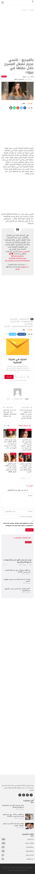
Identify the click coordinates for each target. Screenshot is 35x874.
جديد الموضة (30, 859)
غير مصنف (4, 76)
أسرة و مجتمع (30, 855)
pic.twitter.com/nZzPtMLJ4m (17, 260)
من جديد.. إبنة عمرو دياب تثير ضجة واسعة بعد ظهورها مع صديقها (9, 413)
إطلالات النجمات (12, 430)
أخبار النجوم (28, 430)
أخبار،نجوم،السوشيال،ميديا (27, 321)
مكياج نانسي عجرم (29, 324)
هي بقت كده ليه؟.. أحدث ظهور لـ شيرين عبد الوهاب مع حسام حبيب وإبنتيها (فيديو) (25, 414)
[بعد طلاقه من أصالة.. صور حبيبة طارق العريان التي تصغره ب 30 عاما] (29, 817)
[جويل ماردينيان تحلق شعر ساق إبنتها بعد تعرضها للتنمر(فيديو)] (17, 549)
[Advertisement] (17, 39)
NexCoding (24, 870)
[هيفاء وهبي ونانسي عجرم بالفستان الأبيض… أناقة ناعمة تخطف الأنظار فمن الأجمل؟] (25, 457)
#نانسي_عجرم (24, 251)
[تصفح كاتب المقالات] (18, 392)
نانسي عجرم (7, 326)
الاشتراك (9, 377)
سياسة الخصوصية (6, 867)
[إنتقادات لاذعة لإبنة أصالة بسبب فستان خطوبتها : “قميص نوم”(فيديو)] (29, 826)
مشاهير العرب (30, 847)
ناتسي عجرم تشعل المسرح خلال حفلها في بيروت (22, 326)
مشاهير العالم (30, 851)
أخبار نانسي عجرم (13, 319)
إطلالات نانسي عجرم (15, 321)
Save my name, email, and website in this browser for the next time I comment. (18, 524)
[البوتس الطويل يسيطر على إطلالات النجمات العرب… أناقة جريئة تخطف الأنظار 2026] (10, 457)
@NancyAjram (17, 256)
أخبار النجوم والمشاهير (24, 319)
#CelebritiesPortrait (17, 258)
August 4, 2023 (22, 268)
